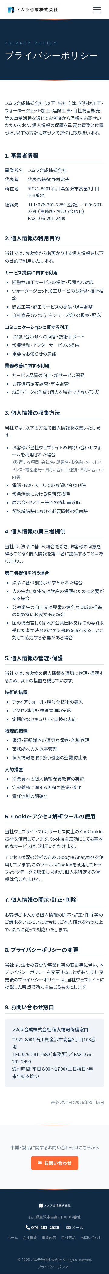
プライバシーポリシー (54, 1266)
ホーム (12, 1237)
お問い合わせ (57, 1163)
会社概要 (29, 1237)
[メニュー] (97, 9)
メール (78, 1227)
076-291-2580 (45, 1227)
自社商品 (68, 1237)
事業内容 (49, 1237)
